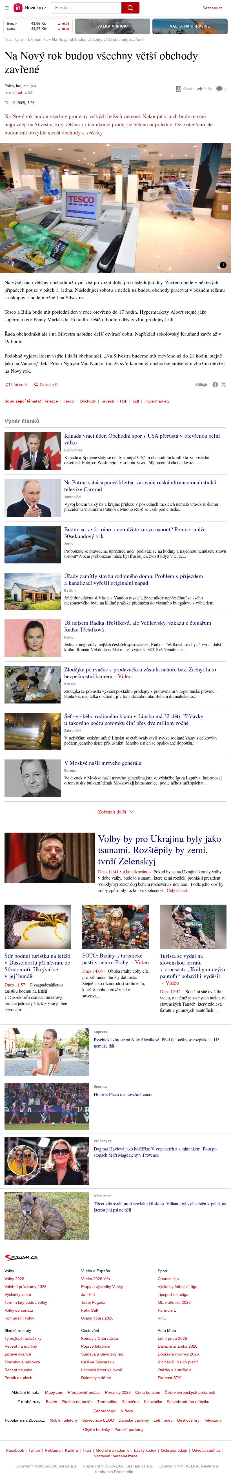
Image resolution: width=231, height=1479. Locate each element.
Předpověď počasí (84, 1392)
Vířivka (127, 1411)
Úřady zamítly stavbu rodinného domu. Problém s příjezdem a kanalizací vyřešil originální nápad (133, 579)
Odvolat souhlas (206, 1450)
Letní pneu (163, 1420)
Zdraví (69, 544)
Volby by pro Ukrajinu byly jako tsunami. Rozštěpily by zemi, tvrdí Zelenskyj (159, 849)
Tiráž (87, 1450)
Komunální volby (19, 1318)
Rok (123, 401)
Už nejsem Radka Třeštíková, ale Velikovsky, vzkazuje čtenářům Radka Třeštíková (137, 626)
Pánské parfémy (128, 1429)
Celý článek (177, 890)
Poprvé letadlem (95, 1346)
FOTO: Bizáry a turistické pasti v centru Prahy (112, 959)
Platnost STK (169, 1377)
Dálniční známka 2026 (177, 1346)
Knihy (69, 637)
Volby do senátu (19, 1310)
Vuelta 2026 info (95, 1278)
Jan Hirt (88, 1294)
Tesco (69, 401)
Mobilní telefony (64, 1420)
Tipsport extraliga (173, 1294)
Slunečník (130, 1401)
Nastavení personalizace (115, 1456)
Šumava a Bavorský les (102, 1354)
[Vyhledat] (130, 8)
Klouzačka (153, 1401)
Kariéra (71, 1450)
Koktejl (69, 684)
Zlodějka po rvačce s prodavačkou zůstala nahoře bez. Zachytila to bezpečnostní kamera (140, 673)
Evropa (70, 771)
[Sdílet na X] (223, 384)
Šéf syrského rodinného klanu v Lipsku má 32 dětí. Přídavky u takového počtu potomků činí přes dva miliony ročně (133, 719)
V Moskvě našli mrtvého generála (102, 763)
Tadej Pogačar (94, 1302)
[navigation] (6, 7)
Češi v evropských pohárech (190, 1392)
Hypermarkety (157, 401)
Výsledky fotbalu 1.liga (177, 1286)
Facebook (15, 1450)
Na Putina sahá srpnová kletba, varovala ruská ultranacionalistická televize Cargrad (140, 485)
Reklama (53, 1450)
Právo (9, 85)
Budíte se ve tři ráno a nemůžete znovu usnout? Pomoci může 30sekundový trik (135, 532)
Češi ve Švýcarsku (97, 1362)
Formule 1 (167, 1310)
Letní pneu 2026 (172, 1338)
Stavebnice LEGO (98, 1420)
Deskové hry (188, 1420)
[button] (115, 208)
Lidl (136, 401)
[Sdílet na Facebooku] (215, 384)
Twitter (34, 1450)
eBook (188, 88)
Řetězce (50, 401)
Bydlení (70, 591)
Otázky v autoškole (175, 1370)
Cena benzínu (147, 1392)
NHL (162, 1318)
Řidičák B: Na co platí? (178, 1362)
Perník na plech (18, 1377)
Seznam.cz (212, 8)
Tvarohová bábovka (22, 1362)
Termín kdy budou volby (26, 1302)
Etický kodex (145, 1450)
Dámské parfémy (134, 1420)
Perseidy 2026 (118, 1392)
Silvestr (107, 401)
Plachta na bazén (77, 1401)
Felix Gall (89, 1310)
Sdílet (208, 88)
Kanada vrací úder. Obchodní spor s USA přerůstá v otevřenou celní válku (142, 439)
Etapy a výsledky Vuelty (102, 1286)
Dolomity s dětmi (96, 1377)
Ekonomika (73, 450)
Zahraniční (72, 497)
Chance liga (168, 1278)
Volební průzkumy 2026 (25, 1286)
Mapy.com (54, 1392)
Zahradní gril (105, 1411)
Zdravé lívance (18, 1354)
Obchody (88, 401)
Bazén (51, 1401)
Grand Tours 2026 (97, 1318)
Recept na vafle (18, 1370)
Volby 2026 (14, 1278)
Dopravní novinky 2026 (178, 1354)
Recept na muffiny (21, 1346)
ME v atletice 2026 (174, 1302)
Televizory (213, 1420)
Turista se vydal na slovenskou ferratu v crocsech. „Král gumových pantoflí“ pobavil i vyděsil (192, 966)
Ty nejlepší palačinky (23, 1338)
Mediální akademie (113, 1450)
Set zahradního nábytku (188, 1401)
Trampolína (107, 1401)
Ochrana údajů (174, 1450)
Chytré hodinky (96, 1429)
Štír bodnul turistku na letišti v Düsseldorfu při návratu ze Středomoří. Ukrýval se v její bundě (38, 966)
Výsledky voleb (18, 1294)
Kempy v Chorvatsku (99, 1338)
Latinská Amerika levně (101, 1370)
